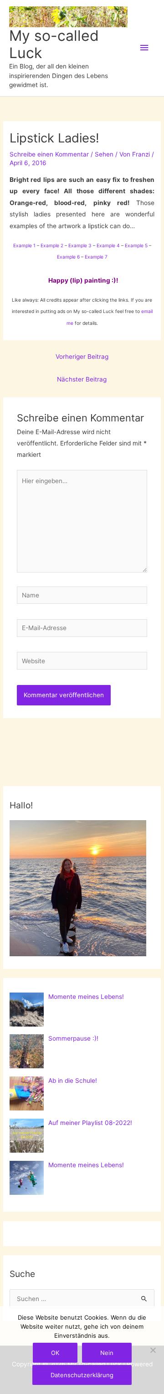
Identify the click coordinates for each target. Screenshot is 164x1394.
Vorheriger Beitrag (82, 356)
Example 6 (68, 256)
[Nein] (152, 1350)
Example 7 (96, 256)
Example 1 (24, 245)
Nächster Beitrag (82, 379)
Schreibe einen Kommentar (49, 154)
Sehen (104, 154)
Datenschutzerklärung (82, 1375)
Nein (106, 1352)
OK (55, 1352)
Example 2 (52, 245)
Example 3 (80, 245)
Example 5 (136, 245)
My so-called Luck (54, 44)
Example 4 (108, 245)
